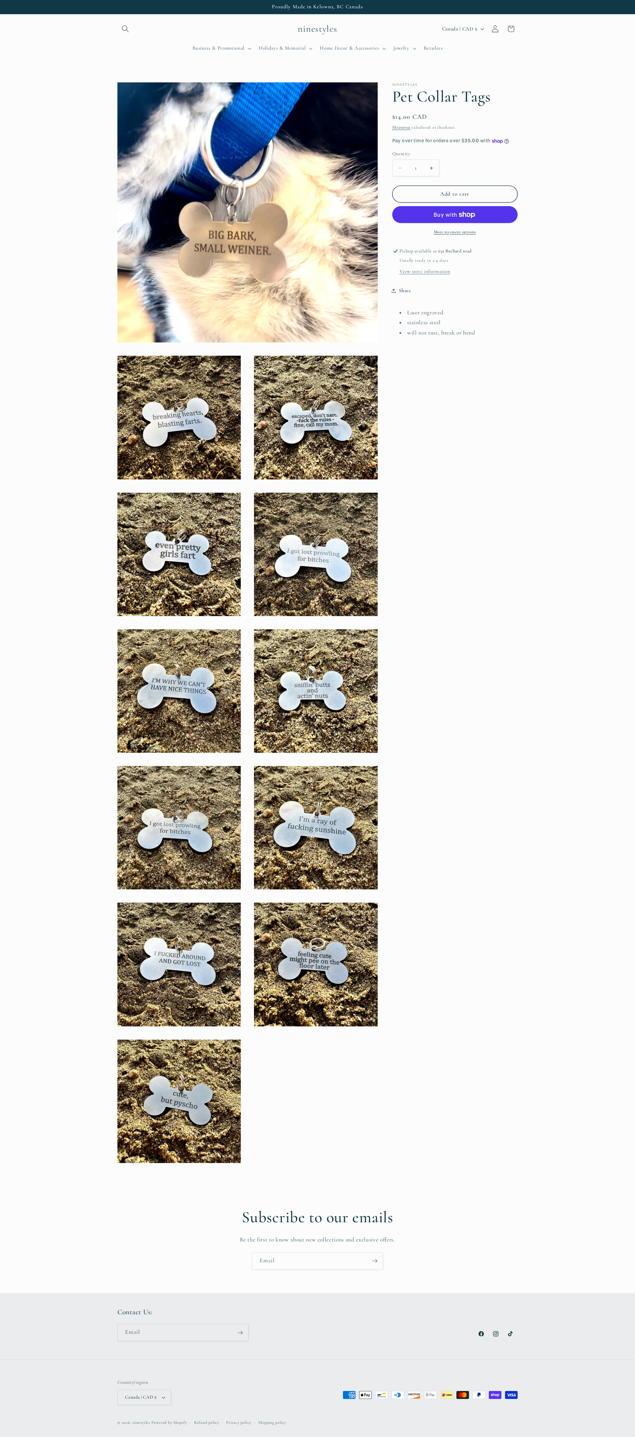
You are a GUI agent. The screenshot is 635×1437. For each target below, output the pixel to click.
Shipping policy (272, 1422)
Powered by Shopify (169, 1422)
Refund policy (206, 1422)
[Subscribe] (375, 1261)
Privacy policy (238, 1422)
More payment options (455, 232)
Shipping (401, 127)
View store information (425, 271)
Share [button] (405, 290)
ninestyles (141, 1422)
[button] (125, 29)
